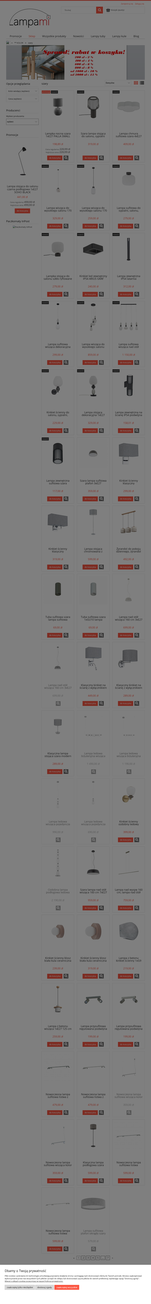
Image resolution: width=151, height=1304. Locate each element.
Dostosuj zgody (44, 1287)
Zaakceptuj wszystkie (66, 1287)
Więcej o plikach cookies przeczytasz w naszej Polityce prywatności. (34, 1281)
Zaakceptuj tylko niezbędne (20, 1287)
